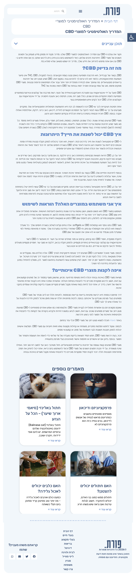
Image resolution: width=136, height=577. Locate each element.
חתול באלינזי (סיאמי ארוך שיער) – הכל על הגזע (43, 413)
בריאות (68, 543)
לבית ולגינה (68, 552)
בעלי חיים (68, 535)
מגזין (68, 560)
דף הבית (111, 21)
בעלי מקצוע (68, 539)
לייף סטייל (68, 556)
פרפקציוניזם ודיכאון (95, 408)
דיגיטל (68, 548)
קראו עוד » (105, 429)
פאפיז (112, 320)
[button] (80, 11)
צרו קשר (68, 569)
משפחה (68, 564)
